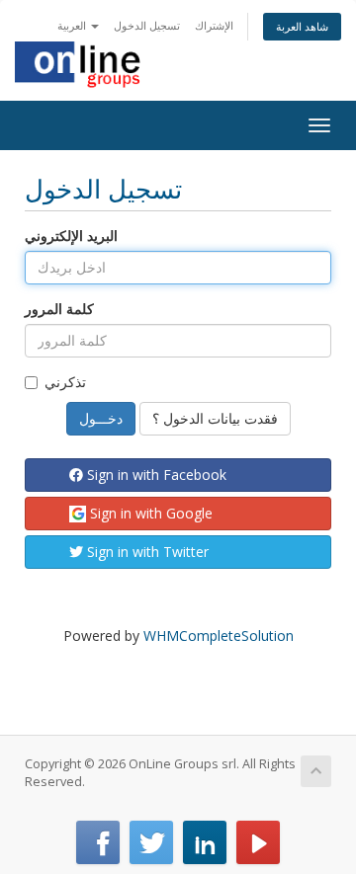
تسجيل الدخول (147, 25)
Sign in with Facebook (154, 474)
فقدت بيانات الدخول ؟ (215, 418)
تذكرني (65, 381)
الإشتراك (214, 25)
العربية (73, 25)
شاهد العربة (302, 26)
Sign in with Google (149, 513)
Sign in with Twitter (146, 551)
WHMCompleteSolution (218, 635)
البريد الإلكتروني (71, 235)
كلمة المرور (59, 308)
